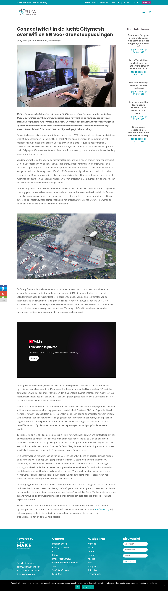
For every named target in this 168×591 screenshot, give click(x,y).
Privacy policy (94, 573)
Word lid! (146, 2)
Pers (128, 2)
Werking (92, 543)
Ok (78, 587)
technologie (54, 40)
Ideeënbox (115, 2)
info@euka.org (102, 509)
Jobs (123, 2)
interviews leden (38, 40)
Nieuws (87, 2)
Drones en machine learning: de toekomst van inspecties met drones (138, 107)
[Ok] (164, 585)
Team (90, 547)
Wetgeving (93, 566)
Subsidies (92, 570)
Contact (136, 2)
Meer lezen (88, 587)
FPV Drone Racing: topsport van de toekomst (138, 85)
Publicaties (104, 2)
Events (94, 2)
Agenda (91, 558)
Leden (91, 551)
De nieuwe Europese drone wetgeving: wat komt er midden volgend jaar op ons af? (138, 41)
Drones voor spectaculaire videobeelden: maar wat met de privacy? (138, 131)
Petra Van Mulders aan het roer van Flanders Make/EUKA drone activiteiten (138, 64)
